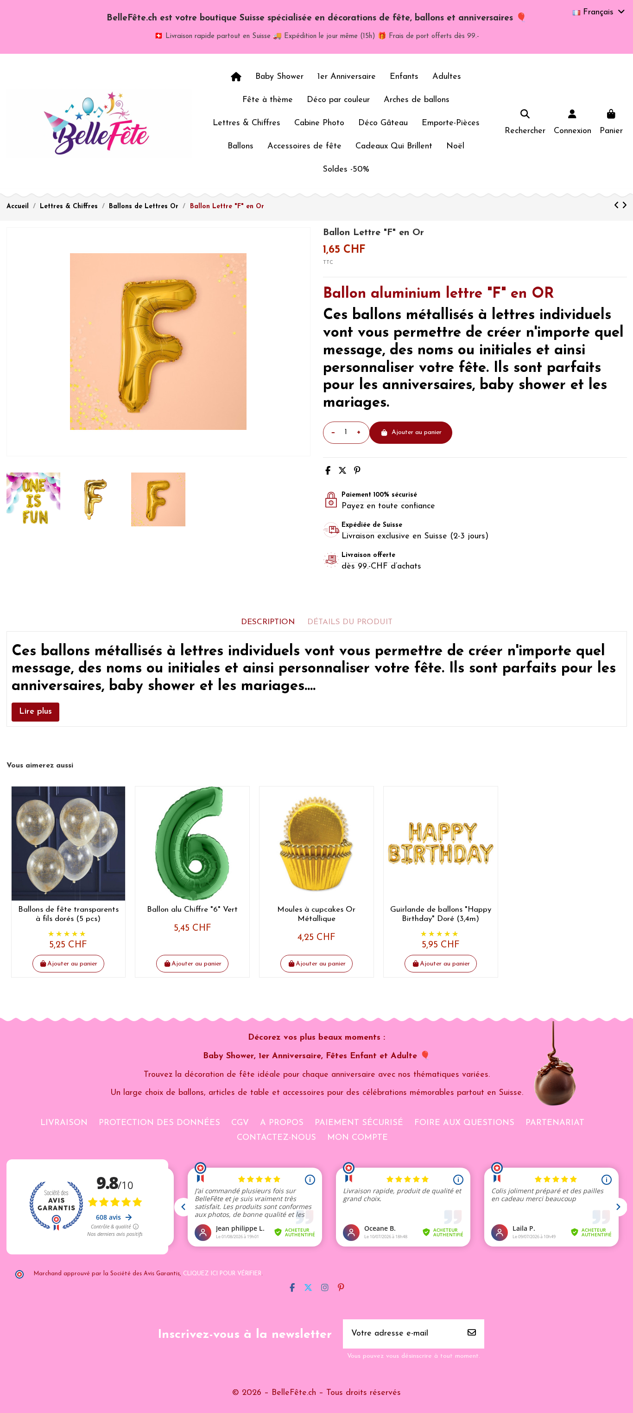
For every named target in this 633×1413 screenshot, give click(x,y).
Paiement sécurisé (359, 1123)
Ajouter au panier (417, 432)
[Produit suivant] (624, 206)
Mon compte (357, 1138)
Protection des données (159, 1123)
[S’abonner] (471, 1334)
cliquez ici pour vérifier (222, 1274)
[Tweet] (342, 471)
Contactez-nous (276, 1138)
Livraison (64, 1123)
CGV (240, 1123)
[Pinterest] (357, 471)
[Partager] (327, 471)
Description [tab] (268, 622)
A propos (282, 1123)
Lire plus (35, 712)
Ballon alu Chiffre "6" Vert (192, 910)
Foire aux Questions (464, 1123)
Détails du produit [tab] (349, 622)
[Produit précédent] (618, 206)
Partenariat (554, 1123)
